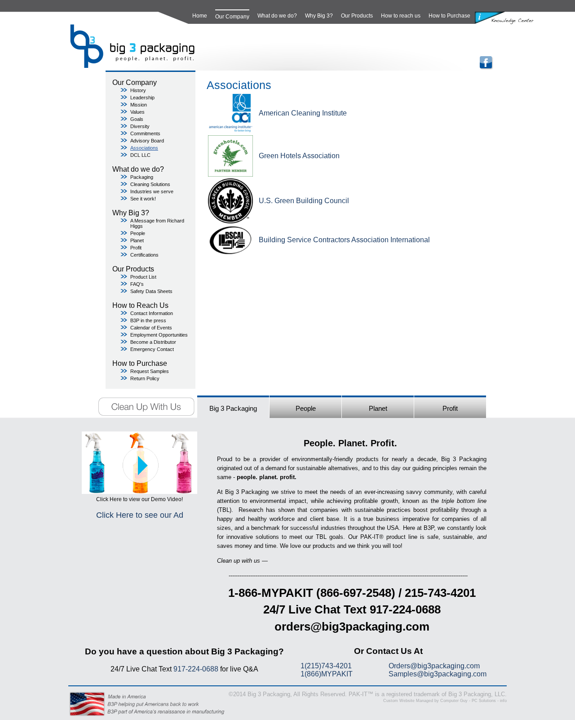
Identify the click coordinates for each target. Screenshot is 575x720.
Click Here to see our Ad (139, 515)
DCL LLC (140, 155)
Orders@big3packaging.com (434, 666)
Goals (136, 119)
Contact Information (151, 313)
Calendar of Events (151, 327)
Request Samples (149, 371)
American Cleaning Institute (303, 113)
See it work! (143, 198)
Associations (144, 148)
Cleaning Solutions (150, 184)
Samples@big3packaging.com (438, 674)
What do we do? (277, 16)
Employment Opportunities (159, 335)
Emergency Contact (152, 349)
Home (199, 16)
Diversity (140, 126)
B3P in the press (148, 320)
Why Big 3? (319, 16)
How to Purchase (449, 16)
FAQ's (137, 284)
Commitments (145, 133)
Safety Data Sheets (151, 291)
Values (137, 112)
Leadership (142, 97)
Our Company (232, 16)
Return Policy (144, 378)
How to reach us (400, 16)
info (503, 700)
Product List (143, 277)
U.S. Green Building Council (304, 200)
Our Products (357, 16)
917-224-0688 (195, 669)
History (138, 90)
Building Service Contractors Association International (344, 240)
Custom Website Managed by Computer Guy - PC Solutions (439, 700)
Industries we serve (151, 191)
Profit (136, 247)
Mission (138, 104)
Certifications (144, 255)
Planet (137, 240)
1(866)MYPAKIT (327, 674)
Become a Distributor (153, 342)
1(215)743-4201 (326, 666)
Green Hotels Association (299, 156)
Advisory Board (147, 140)
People (137, 233)
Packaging (141, 177)
